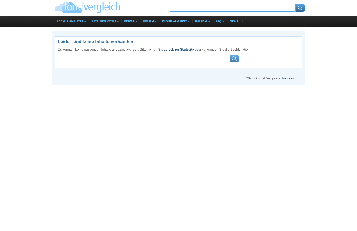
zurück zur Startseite (179, 49)
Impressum (290, 78)
